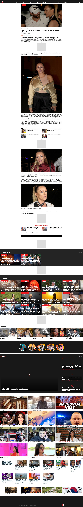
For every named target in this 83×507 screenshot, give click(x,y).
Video (4, 356)
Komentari (40, 236)
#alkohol (38, 232)
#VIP (48, 232)
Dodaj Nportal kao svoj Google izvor (26, 35)
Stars (30, 2)
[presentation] (62, 342)
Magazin (5, 279)
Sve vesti (80, 252)
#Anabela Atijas (24, 232)
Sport (58, 2)
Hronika (65, 2)
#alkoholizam (44, 232)
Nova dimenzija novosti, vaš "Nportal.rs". (41, 225)
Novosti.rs (6, 252)
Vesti (23, 2)
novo (16, 2)
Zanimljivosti (44, 2)
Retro (37, 2)
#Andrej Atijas (32, 232)
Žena (51, 2)
